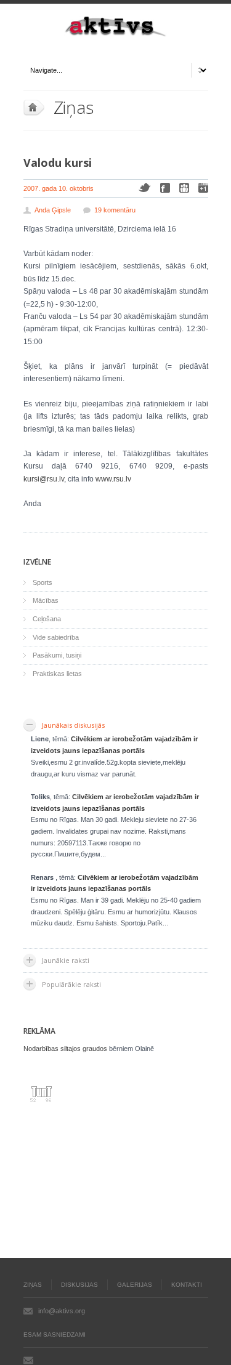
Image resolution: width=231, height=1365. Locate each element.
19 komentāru (115, 210)
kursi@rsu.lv (43, 479)
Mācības (46, 600)
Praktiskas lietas (57, 673)
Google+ (203, 188)
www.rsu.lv (113, 479)
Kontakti (186, 1284)
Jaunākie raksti (65, 960)
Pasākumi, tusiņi (57, 655)
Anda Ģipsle (52, 210)
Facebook (165, 188)
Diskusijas (79, 1284)
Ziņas (74, 107)
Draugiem (184, 188)
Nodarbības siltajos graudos (65, 1048)
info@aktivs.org (61, 1311)
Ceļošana (47, 618)
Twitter (144, 187)
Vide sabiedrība (56, 637)
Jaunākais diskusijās (73, 725)
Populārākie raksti (71, 984)
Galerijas (134, 1284)
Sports (42, 582)
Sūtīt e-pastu (28, 1360)
